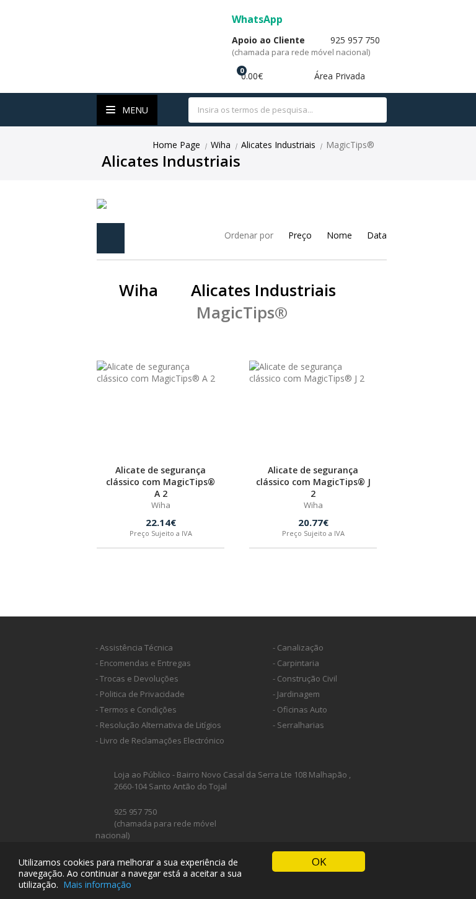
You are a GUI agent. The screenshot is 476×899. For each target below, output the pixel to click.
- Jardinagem (296, 693)
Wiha (221, 145)
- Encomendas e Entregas (143, 663)
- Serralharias (298, 724)
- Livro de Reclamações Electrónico (159, 740)
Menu (134, 110)
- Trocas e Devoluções (136, 678)
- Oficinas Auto (300, 709)
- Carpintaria (296, 663)
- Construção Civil (305, 678)
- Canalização (298, 647)
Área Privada (338, 76)
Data (377, 235)
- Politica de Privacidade (140, 693)
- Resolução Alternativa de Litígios (158, 724)
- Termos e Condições (136, 709)
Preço (300, 235)
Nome (339, 235)
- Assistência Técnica (134, 647)
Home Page (176, 145)
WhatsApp (258, 19)
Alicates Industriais (278, 145)
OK (319, 861)
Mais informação (97, 884)
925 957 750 (306, 46)
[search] (370, 111)
